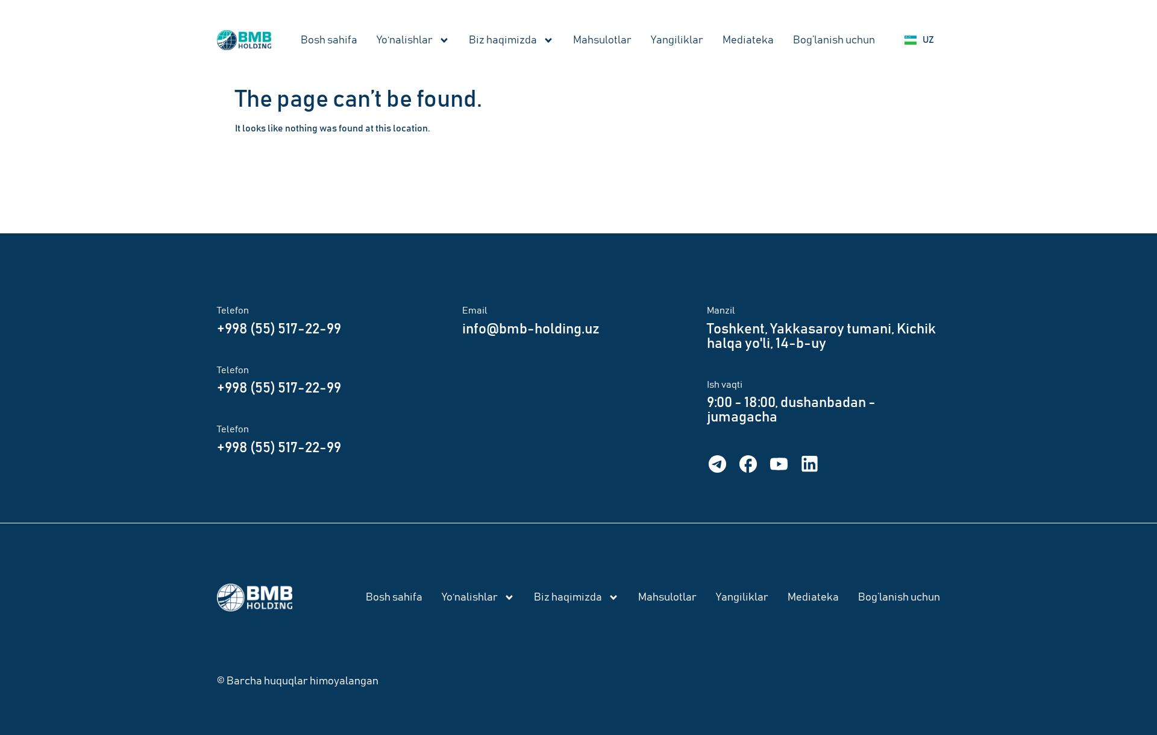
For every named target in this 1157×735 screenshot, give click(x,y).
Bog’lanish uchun (834, 40)
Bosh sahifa (329, 40)
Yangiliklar (677, 40)
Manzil (721, 310)
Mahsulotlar (602, 40)
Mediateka (748, 40)
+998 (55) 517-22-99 (279, 329)
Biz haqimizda (503, 40)
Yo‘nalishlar (405, 40)
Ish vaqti (724, 385)
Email (475, 310)
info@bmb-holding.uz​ (531, 329)
